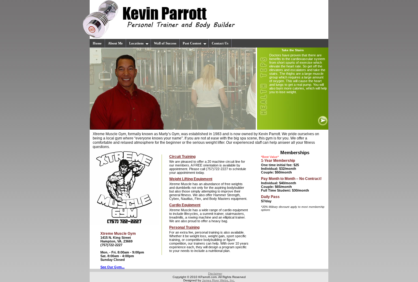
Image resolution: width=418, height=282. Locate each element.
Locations (136, 43)
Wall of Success (165, 43)
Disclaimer (215, 273)
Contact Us (220, 43)
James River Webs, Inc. (218, 280)
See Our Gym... (112, 267)
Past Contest (192, 43)
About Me (115, 43)
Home (97, 43)
